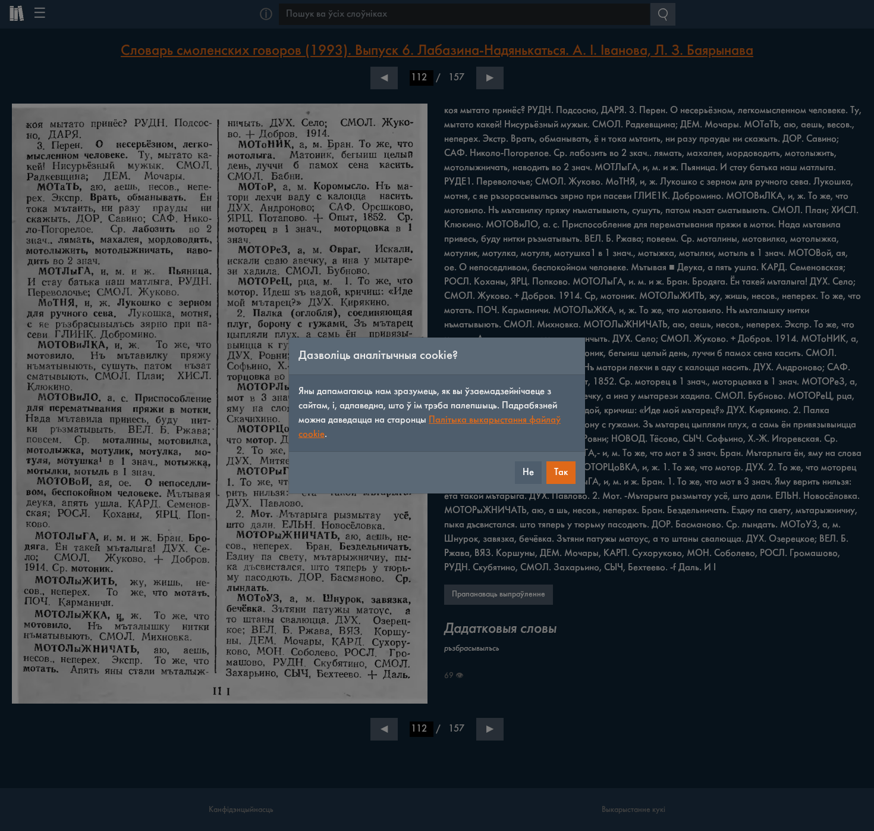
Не (528, 472)
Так (561, 472)
